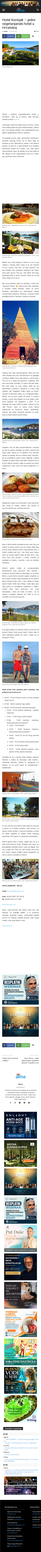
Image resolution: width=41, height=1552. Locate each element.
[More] (33, 36)
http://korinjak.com (9, 904)
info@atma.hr (11, 1514)
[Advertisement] (20, 91)
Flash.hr (16, 119)
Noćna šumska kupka (12, 1454)
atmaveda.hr (36, 1527)
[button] (3, 10)
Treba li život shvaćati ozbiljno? (10, 1059)
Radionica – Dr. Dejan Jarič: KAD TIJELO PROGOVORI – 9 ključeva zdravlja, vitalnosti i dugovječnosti (21, 1471)
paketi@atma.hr (15, 1546)
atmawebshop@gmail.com (16, 1525)
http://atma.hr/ (20, 1087)
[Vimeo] (25, 1103)
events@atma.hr (12, 1533)
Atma (6, 31)
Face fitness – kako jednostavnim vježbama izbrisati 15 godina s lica (30, 1060)
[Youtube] (29, 1103)
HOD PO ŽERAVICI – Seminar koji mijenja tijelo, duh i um (21, 1440)
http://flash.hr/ (7, 926)
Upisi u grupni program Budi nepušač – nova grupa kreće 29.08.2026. (21, 1460)
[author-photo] (20, 1081)
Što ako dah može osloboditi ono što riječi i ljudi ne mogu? (21, 1449)
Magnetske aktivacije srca (13, 1474)
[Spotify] (20, 1103)
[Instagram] (16, 1103)
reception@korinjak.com (15, 891)
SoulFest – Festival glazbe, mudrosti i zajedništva (21, 1443)
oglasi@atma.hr (19, 1519)
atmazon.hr (36, 1522)
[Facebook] (11, 1103)
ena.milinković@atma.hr (15, 1540)
